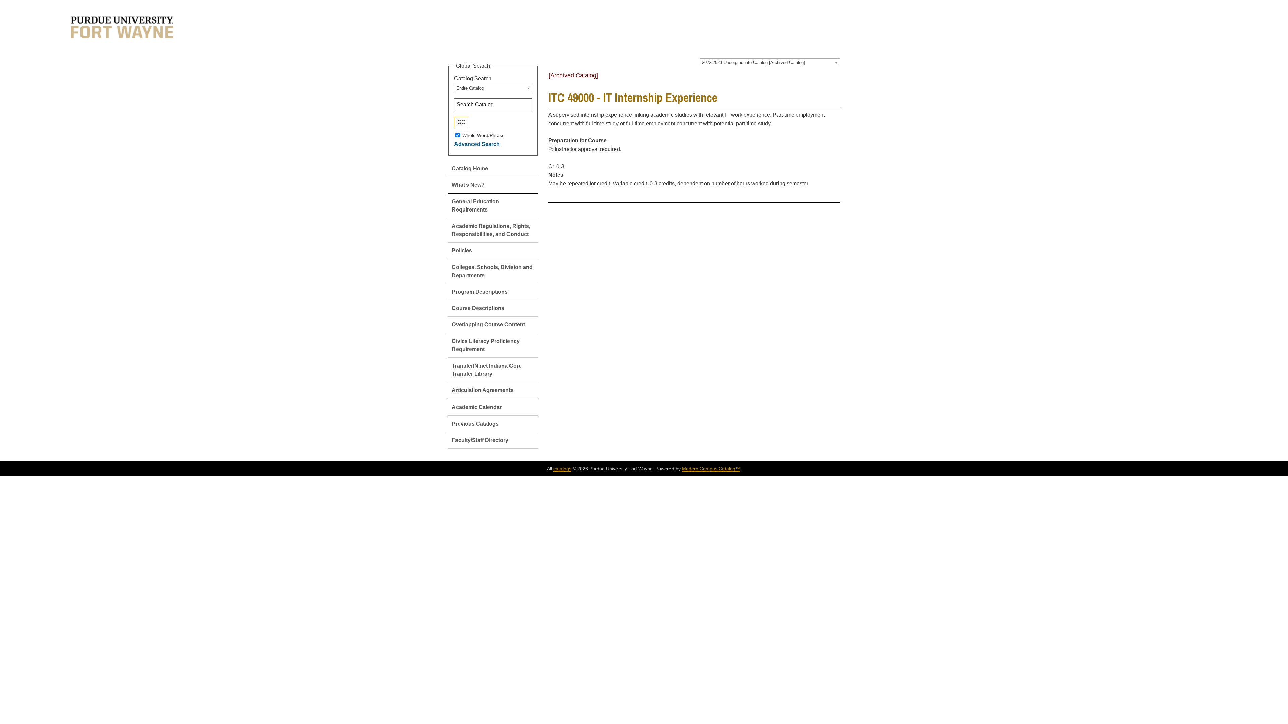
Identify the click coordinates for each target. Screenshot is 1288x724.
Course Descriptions (478, 308)
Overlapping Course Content (488, 324)
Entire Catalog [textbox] (470, 88)
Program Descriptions (480, 292)
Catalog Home (470, 168)
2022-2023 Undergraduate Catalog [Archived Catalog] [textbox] (753, 62)
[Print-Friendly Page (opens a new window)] (827, 77)
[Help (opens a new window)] (836, 77)
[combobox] (770, 62)
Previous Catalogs (475, 424)
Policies (462, 250)
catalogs (562, 468)
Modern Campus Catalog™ (711, 468)
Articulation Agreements (483, 390)
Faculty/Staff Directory (480, 440)
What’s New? (468, 185)
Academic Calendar (477, 407)
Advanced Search (477, 144)
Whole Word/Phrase (483, 135)
